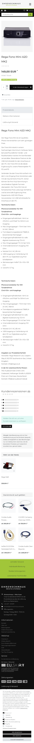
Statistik (8, 715)
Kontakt (3, 623)
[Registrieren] (5, 10)
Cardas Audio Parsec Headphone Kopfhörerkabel (7, 518)
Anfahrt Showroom (7, 629)
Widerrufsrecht (5, 641)
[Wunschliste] (24, 10)
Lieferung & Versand (10, 122)
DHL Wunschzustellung (13, 721)
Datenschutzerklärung (8, 632)
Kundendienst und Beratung (9, 659)
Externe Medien (10, 719)
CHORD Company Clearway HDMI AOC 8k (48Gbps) (25, 518)
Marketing (9, 717)
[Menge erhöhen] (7, 86)
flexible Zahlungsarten (17, 571)
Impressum (4, 639)
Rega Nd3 (5, 477)
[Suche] (30, 14)
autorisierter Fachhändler (17, 576)
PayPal (8, 724)
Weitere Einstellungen (9, 728)
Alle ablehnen (17, 736)
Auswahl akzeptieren (17, 739)
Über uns (4, 625)
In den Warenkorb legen (20, 87)
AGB (2, 647)
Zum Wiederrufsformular (8, 643)
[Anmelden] (2, 10)
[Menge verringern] (7, 88)
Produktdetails (8, 110)
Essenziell (9, 713)
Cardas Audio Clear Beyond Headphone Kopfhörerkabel (25, 547)
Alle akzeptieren (17, 732)
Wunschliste (6, 95)
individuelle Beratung (17, 566)
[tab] (17, 110)
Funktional (9, 726)
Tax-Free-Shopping (7, 652)
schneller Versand (17, 562)
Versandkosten (19, 99)
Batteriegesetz (5, 627)
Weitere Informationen (11, 116)
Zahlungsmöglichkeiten (8, 645)
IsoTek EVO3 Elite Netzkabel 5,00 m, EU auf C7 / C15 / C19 (8, 547)
